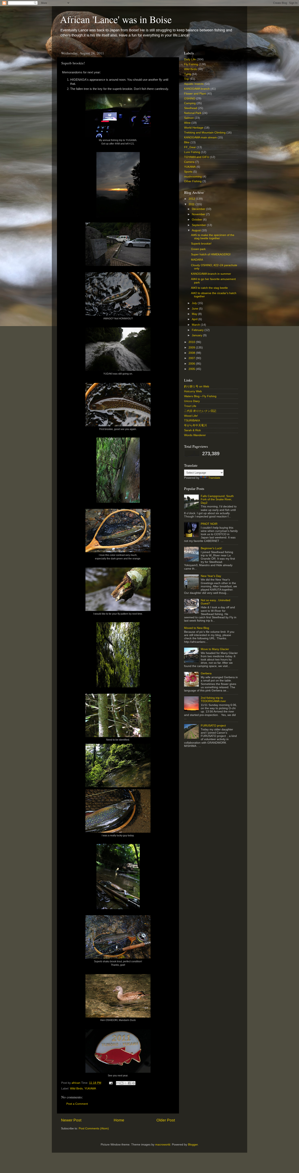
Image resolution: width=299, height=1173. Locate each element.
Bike (187, 142)
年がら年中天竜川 (195, 425)
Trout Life (190, 406)
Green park (198, 249)
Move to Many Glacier (215, 649)
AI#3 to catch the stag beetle (209, 287)
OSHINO (189, 98)
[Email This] (118, 1083)
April (195, 319)
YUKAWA (90, 1088)
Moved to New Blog (196, 627)
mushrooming (193, 176)
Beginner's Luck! (211, 548)
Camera (189, 161)
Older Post (165, 1120)
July (195, 303)
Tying (187, 74)
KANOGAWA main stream (200, 137)
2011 (192, 204)
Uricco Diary (192, 401)
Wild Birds (76, 1088)
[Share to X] (126, 1083)
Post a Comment (77, 1103)
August (197, 230)
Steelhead (190, 108)
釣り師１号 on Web (196, 386)
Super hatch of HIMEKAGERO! (211, 254)
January (197, 335)
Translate (214, 477)
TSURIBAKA (192, 420)
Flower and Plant (195, 93)
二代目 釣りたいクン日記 (200, 410)
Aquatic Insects (194, 83)
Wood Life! (191, 415)
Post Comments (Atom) (94, 1128)
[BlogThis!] (122, 1083)
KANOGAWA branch (197, 88)
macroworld (162, 1144)
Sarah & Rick (192, 430)
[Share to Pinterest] (133, 1083)
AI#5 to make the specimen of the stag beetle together (212, 237)
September (199, 225)
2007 (192, 358)
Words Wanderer (195, 435)
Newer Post (71, 1120)
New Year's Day (211, 576)
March (196, 324)
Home (119, 1120)
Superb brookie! (201, 243)
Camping (190, 103)
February (198, 330)
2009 (192, 347)
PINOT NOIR (209, 523)
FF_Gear (190, 147)
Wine (187, 122)
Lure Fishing (192, 152)
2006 (192, 363)
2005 (192, 368)
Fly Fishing (191, 64)
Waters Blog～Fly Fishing (200, 396)
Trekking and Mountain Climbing (205, 132)
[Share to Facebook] (130, 1083)
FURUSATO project (213, 725)
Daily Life (190, 59)
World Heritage (193, 127)
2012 (192, 198)
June (195, 308)
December (199, 209)
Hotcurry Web (193, 391)
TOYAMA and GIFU (196, 157)
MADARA (197, 259)
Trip (186, 78)
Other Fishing (193, 181)
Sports (188, 171)
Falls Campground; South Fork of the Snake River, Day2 (217, 499)
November (199, 214)
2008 (192, 352)
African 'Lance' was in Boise (116, 19)
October (197, 219)
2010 (192, 342)
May (195, 313)
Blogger (193, 1144)
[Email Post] (110, 1082)
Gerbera (206, 673)
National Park (192, 113)
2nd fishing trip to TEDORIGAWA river (213, 699)
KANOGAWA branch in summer (211, 273)
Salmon (189, 117)
